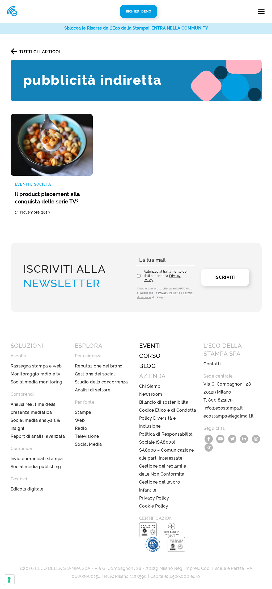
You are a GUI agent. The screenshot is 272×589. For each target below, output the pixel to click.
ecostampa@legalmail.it (228, 416)
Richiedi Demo (138, 11)
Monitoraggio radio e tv (36, 374)
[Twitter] (233, 438)
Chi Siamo (149, 386)
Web (80, 420)
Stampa (83, 412)
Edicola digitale (27, 489)
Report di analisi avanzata (38, 436)
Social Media (88, 444)
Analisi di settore (92, 389)
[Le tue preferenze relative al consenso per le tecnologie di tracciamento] (9, 580)
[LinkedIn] (245, 438)
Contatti (212, 363)
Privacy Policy (167, 292)
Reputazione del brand (99, 366)
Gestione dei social (95, 374)
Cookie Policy (153, 506)
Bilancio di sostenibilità (163, 402)
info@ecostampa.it (223, 408)
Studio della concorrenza (101, 382)
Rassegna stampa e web (36, 366)
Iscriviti (225, 277)
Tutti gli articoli (41, 51)
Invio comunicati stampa (37, 458)
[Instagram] (256, 438)
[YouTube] (221, 438)
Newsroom (150, 394)
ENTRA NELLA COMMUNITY (179, 28)
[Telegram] (208, 446)
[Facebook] (209, 438)
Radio (81, 428)
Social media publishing (36, 466)
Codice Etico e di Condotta (167, 410)
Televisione (87, 436)
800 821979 (220, 400)
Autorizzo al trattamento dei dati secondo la (166, 276)
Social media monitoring (36, 382)
